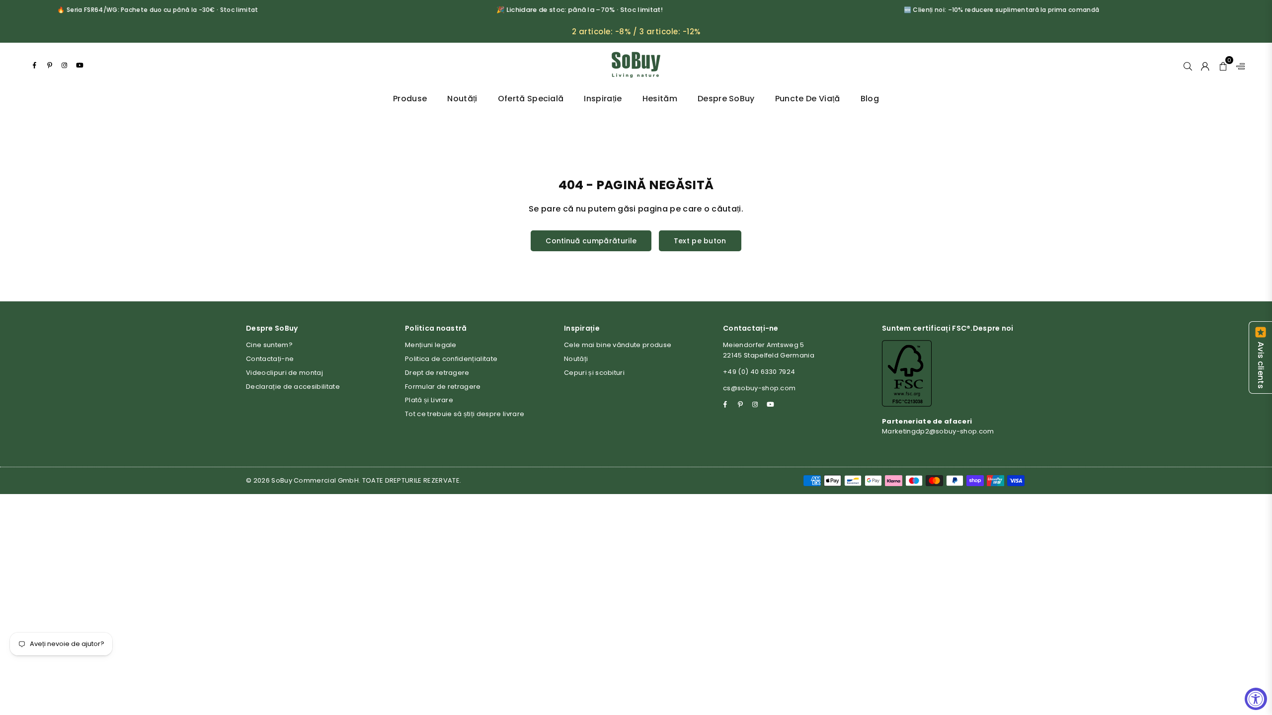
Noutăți (462, 98)
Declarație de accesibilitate (293, 386)
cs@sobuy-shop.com (759, 388)
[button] (1223, 65)
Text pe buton (700, 241)
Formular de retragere (443, 386)
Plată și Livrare (429, 400)
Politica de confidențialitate (451, 358)
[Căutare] (1187, 65)
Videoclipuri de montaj (284, 372)
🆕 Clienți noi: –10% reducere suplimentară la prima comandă (986, 9)
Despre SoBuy (726, 98)
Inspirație (603, 98)
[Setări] (1238, 65)
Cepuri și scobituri (594, 372)
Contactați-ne (270, 358)
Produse (410, 98)
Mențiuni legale (431, 345)
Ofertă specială (531, 98)
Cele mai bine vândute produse (617, 345)
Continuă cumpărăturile (591, 241)
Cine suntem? (269, 345)
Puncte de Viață (807, 98)
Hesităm (659, 98)
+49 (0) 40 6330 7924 (759, 371)
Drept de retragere (437, 372)
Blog (870, 98)
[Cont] (1205, 65)
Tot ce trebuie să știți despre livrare (464, 414)
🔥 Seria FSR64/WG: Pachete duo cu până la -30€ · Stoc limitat (142, 9)
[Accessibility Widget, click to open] (1256, 699)
